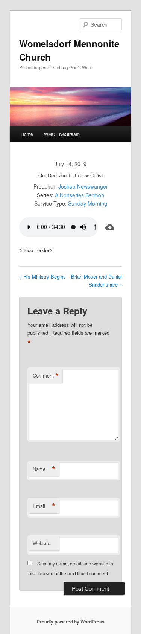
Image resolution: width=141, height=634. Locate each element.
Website (41, 543)
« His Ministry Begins (42, 276)
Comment (46, 376)
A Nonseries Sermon (79, 195)
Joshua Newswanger (83, 186)
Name (44, 469)
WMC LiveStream (62, 134)
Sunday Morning (87, 203)
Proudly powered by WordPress (71, 621)
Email (44, 506)
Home (27, 134)
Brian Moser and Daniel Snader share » (96, 280)
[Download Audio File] (110, 227)
